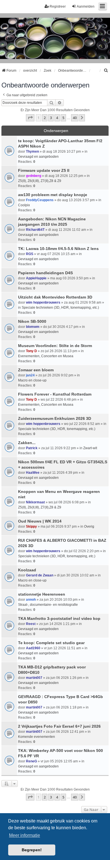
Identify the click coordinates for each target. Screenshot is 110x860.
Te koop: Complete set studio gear (51, 642)
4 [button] (57, 117)
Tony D (31, 351)
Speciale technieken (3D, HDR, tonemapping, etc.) (60, 308)
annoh (31, 600)
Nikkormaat (35, 502)
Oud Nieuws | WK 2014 (39, 521)
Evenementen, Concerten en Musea (45, 356)
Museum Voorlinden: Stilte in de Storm (55, 345)
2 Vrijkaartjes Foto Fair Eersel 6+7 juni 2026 (59, 726)
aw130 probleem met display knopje (52, 194)
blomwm (32, 327)
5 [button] (63, 117)
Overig (89, 526)
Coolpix (24, 205)
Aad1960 (33, 648)
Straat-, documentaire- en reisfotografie (48, 605)
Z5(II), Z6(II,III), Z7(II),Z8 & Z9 (39, 181)
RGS (29, 254)
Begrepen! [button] (32, 850)
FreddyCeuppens (40, 200)
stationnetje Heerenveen (41, 594)
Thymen (32, 151)
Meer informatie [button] (24, 835)
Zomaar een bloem (36, 370)
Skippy (31, 526)
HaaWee (32, 473)
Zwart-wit (90, 448)
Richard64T (35, 230)
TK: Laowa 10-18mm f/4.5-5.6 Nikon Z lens (58, 248)
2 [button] (45, 117)
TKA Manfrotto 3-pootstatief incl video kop (59, 618)
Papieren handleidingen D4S (45, 273)
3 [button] (51, 117)
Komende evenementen (36, 737)
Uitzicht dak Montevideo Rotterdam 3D (55, 297)
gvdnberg (33, 176)
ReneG (31, 761)
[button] (30, 117)
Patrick (32, 448)
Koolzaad (27, 570)
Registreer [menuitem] (58, 6)
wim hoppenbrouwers (43, 302)
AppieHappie (36, 278)
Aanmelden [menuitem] (85, 6)
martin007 (34, 678)
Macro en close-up (32, 380)
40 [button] (75, 117)
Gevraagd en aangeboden (38, 157)
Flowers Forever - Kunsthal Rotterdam (54, 394)
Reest (31, 624)
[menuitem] (106, 70)
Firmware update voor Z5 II (43, 170)
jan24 (30, 375)
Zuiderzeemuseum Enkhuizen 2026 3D (54, 418)
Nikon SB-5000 (32, 321)
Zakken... (27, 442)
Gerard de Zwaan (39, 575)
